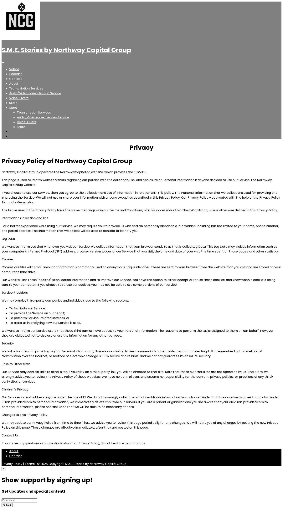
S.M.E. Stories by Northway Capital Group (66, 50)
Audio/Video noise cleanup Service (35, 93)
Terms (30, 464)
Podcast (15, 74)
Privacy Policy (12, 464)
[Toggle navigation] (3, 62)
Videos (14, 69)
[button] (13, 107)
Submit (7, 505)
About (13, 83)
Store (13, 103)
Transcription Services (26, 88)
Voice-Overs (18, 98)
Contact (15, 79)
